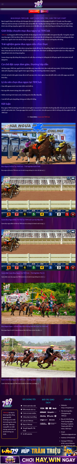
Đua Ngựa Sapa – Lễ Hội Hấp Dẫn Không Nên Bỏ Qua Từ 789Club (24, 326)
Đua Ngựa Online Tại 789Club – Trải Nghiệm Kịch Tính (21, 166)
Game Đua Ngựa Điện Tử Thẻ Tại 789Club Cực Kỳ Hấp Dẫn (22, 220)
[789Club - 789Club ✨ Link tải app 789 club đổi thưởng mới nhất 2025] (38, 4)
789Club (4, 35)
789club (5, 412)
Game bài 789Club (44, 117)
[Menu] (2, 4)
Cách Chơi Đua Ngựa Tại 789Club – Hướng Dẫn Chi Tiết (21, 380)
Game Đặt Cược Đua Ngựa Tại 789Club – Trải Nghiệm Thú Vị (23, 273)
